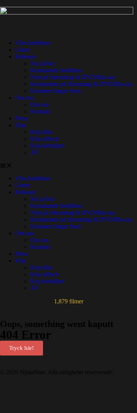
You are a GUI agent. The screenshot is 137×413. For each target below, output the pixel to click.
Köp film (41, 132)
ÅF (34, 152)
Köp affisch (44, 139)
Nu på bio (42, 63)
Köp (20, 125)
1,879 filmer (68, 301)
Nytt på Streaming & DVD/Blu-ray (72, 77)
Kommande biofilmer (56, 70)
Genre (22, 49)
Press (21, 118)
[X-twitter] (50, 391)
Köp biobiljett (47, 145)
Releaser (25, 56)
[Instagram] (71, 391)
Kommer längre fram (55, 91)
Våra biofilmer (32, 43)
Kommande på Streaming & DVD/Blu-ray (81, 84)
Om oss (24, 97)
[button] (68, 165)
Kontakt (40, 111)
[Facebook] (9, 391)
